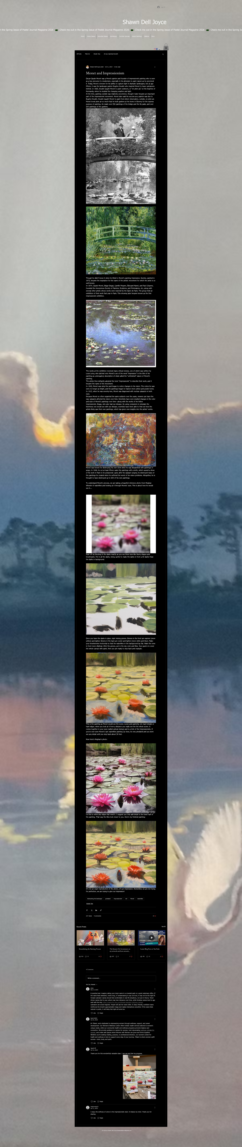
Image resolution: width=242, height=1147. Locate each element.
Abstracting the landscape (94, 898)
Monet (132, 898)
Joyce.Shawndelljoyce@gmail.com (122, 1130)
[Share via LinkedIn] (96, 910)
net (126, 898)
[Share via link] (101, 910)
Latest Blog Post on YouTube (149, 949)
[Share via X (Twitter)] (91, 910)
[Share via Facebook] (87, 910)
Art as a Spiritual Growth (111, 54)
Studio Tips (97, 54)
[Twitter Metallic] (159, 49)
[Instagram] (155, 49)
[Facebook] (157, 49)
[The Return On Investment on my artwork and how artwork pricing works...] (121, 938)
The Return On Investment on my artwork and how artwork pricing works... (120, 950)
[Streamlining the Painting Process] (90, 938)
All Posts (79, 54)
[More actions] (155, 67)
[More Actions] (155, 989)
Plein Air (87, 54)
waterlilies (140, 898)
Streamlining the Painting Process (90, 949)
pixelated (108, 898)
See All (163, 926)
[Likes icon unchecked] (92, 1013)
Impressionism (118, 898)
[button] (166, 47)
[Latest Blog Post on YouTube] (151, 938)
